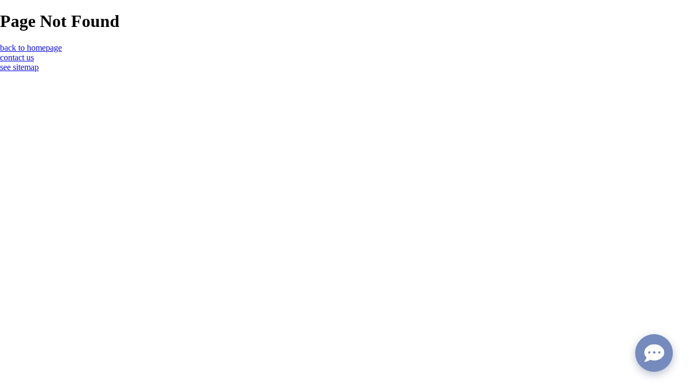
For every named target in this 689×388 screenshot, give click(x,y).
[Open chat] (654, 353)
